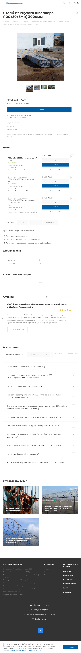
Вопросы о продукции (15, 355)
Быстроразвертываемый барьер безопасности (20, 580)
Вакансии (68, 579)
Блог (65, 588)
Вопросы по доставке (38, 355)
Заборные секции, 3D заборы (13, 586)
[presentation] (23, 89)
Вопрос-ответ (69, 584)
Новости (67, 592)
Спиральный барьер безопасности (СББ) (17, 569)
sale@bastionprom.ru (42, 610)
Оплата (23, 222)
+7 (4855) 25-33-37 (34, 605)
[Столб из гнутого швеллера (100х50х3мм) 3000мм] (40, 57)
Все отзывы (68, 297)
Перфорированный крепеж (13, 595)
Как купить (49, 565)
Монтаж (67, 571)
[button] (33, 82)
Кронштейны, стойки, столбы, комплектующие (19, 583)
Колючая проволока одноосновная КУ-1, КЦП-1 (19, 589)
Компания (68, 575)
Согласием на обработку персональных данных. (23, 650)
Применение (50, 222)
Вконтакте (40, 630)
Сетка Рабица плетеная (11, 592)
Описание (10, 222)
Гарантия (47, 575)
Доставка (35, 222)
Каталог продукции (12, 565)
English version (41, 619)
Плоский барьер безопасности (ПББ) (16, 572)
